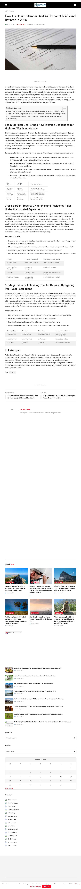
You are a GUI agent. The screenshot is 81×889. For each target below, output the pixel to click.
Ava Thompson (13, 803)
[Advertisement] (40, 76)
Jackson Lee (20, 24)
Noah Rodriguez (13, 829)
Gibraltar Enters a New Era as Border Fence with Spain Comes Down (41, 619)
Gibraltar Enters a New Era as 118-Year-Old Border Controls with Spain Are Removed (15, 588)
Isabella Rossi (12, 816)
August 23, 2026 (10, 593)
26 (40, 785)
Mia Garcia (11, 826)
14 (60, 776)
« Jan (6, 788)
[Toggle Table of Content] (63, 108)
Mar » (11, 788)
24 (20, 785)
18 (30, 781)
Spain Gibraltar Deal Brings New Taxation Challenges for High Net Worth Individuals (36, 111)
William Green (12, 845)
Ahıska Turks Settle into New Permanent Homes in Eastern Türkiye (35, 676)
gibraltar (12, 372)
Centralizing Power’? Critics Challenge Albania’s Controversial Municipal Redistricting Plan (43, 722)
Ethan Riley (11, 813)
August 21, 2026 (35, 595)
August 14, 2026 (59, 625)
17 (20, 781)
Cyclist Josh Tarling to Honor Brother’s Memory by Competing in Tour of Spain (38, 706)
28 (60, 785)
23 (10, 785)
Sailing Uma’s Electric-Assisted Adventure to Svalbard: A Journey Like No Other (39, 699)
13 (50, 776)
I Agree (46, 886)
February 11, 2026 (32, 24)
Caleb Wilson (12, 806)
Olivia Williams (12, 832)
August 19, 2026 (59, 593)
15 (71, 776)
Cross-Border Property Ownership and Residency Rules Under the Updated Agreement (36, 114)
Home (6, 11)
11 (30, 776)
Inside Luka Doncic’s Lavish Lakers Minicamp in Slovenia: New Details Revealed (38, 714)
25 (30, 785)
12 (40, 776)
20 (50, 781)
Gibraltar (12, 11)
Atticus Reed (12, 800)
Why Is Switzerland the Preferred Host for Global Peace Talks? (33, 683)
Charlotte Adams (13, 809)
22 (71, 781)
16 (10, 781)
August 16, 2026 (35, 623)
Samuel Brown (12, 836)
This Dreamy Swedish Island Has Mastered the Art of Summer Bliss (35, 691)
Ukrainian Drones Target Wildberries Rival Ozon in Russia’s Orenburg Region (37, 668)
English (11, 632)
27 (50, 785)
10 (20, 776)
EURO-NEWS (12, 822)
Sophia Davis (12, 839)
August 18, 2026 (10, 625)
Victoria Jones (12, 842)
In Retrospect (12, 118)
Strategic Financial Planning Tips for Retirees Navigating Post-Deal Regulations (34, 116)
